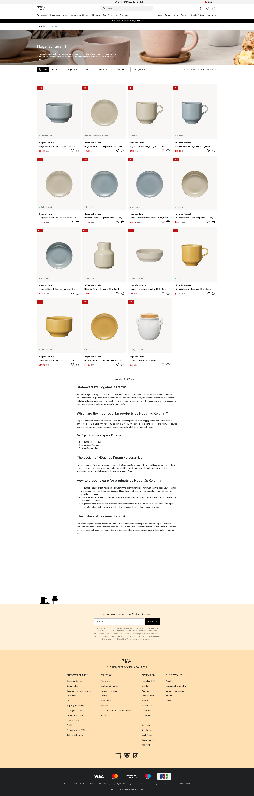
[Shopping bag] (214, 8)
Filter (44, 69)
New (160, 15)
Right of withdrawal (75, 735)
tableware (89, 401)
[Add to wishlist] (72, 150)
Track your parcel (74, 710)
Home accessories (58, 15)
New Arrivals (147, 705)
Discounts (146, 745)
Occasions (146, 715)
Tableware (42, 15)
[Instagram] (127, 755)
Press (168, 700)
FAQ (68, 700)
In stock (56, 69)
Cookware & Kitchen (110, 686)
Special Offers (197, 15)
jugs (147, 420)
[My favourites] (207, 8)
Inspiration (212, 15)
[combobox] (211, 2)
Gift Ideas (146, 725)
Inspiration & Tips (149, 681)
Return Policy (72, 686)
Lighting (96, 15)
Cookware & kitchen (79, 15)
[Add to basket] (77, 150)
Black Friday (147, 735)
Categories (70, 69)
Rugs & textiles (110, 15)
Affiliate (169, 695)
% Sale (145, 700)
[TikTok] (135, 755)
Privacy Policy (73, 720)
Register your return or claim (79, 691)
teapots (125, 401)
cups (95, 398)
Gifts (175, 15)
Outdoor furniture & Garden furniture (116, 710)
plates (108, 401)
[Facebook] (118, 755)
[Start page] (42, 8)
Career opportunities (175, 691)
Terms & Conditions (75, 715)
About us (169, 681)
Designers (138, 69)
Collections (120, 69)
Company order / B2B (76, 730)
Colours (87, 69)
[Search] (104, 8)
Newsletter (71, 695)
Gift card (104, 715)
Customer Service (74, 681)
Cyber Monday (148, 740)
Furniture (124, 15)
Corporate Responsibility (176, 686)
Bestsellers (146, 710)
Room (167, 15)
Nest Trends (147, 730)
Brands (184, 15)
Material (103, 69)
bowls (114, 401)
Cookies (70, 725)
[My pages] (201, 8)
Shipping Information (76, 705)
